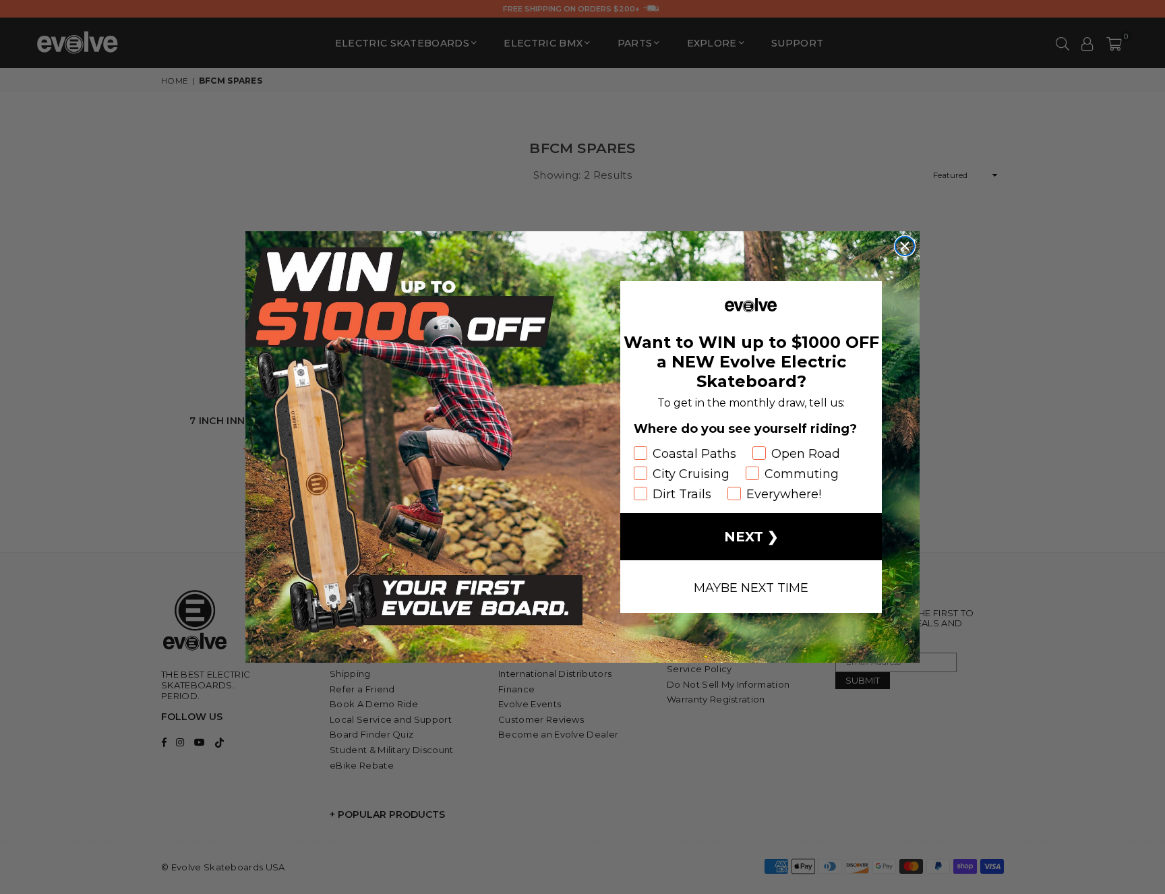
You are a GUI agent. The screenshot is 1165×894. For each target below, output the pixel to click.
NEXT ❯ (751, 537)
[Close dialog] (904, 246)
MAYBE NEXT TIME (751, 586)
